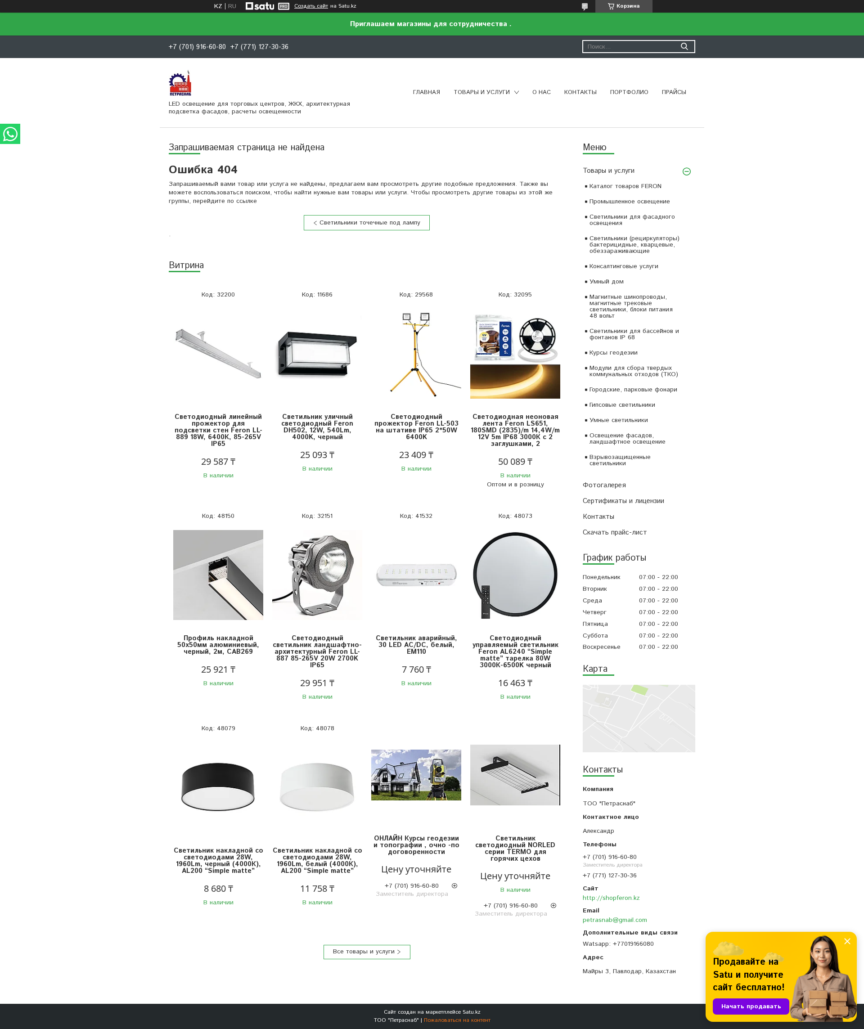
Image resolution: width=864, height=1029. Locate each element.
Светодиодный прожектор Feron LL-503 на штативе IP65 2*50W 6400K (416, 426)
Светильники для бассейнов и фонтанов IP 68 (634, 334)
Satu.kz (472, 1012)
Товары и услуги (482, 92)
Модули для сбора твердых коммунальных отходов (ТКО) (634, 371)
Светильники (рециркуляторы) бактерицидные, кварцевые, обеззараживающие (635, 245)
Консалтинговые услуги (624, 266)
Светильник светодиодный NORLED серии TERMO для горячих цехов (515, 848)
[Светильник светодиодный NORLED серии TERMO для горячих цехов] (515, 775)
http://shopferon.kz (611, 898)
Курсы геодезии (614, 352)
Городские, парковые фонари (633, 389)
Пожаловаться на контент (457, 1020)
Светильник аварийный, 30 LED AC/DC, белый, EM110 (416, 645)
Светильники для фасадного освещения (632, 220)
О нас (541, 92)
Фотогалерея (604, 485)
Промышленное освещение (630, 201)
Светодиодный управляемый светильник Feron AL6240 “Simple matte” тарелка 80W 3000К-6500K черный (515, 652)
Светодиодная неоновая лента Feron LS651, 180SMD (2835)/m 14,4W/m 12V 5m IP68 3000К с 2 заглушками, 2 (515, 430)
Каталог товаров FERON (626, 186)
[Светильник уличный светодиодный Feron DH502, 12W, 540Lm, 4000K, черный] (317, 353)
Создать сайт (311, 6)
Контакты (580, 92)
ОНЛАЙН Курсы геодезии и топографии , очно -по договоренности (416, 845)
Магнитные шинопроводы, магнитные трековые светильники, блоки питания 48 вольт (631, 306)
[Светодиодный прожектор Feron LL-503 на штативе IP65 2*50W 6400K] (416, 353)
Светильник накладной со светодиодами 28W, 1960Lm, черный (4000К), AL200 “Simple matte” (218, 860)
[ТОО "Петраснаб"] (180, 82)
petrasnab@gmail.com (615, 920)
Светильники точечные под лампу (370, 222)
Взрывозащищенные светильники (620, 460)
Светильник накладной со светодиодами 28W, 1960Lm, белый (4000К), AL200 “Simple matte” (317, 860)
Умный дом (607, 281)
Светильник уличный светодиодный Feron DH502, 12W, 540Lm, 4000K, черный (317, 426)
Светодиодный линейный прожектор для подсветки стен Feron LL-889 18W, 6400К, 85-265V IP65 (218, 430)
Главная (426, 92)
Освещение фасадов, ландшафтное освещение (628, 438)
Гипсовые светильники (622, 404)
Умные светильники (619, 420)
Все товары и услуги (364, 951)
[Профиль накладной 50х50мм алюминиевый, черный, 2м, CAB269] (218, 575)
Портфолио (629, 92)
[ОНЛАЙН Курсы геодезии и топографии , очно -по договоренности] (416, 775)
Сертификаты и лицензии (623, 501)
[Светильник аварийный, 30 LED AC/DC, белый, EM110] (416, 575)
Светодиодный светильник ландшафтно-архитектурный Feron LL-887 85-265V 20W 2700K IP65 (317, 652)
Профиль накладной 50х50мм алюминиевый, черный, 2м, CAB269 (218, 645)
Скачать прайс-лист (615, 532)
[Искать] (684, 46)
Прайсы (674, 92)
